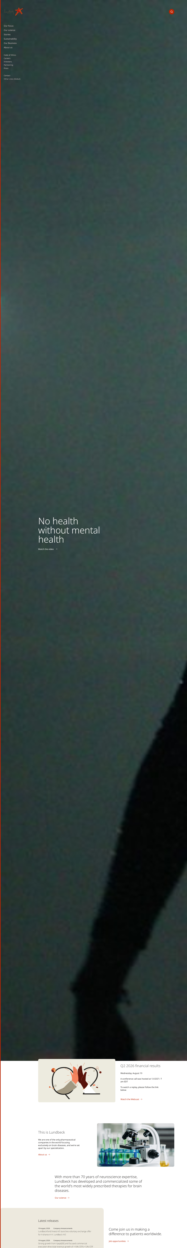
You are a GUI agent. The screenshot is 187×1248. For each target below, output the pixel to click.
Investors (8, 62)
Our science (9, 30)
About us (8, 47)
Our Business (10, 43)
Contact (7, 76)
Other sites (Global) (12, 79)
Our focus (8, 25)
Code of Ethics (10, 55)
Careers (7, 58)
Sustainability (10, 38)
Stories (7, 34)
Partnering (8, 65)
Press (6, 68)
